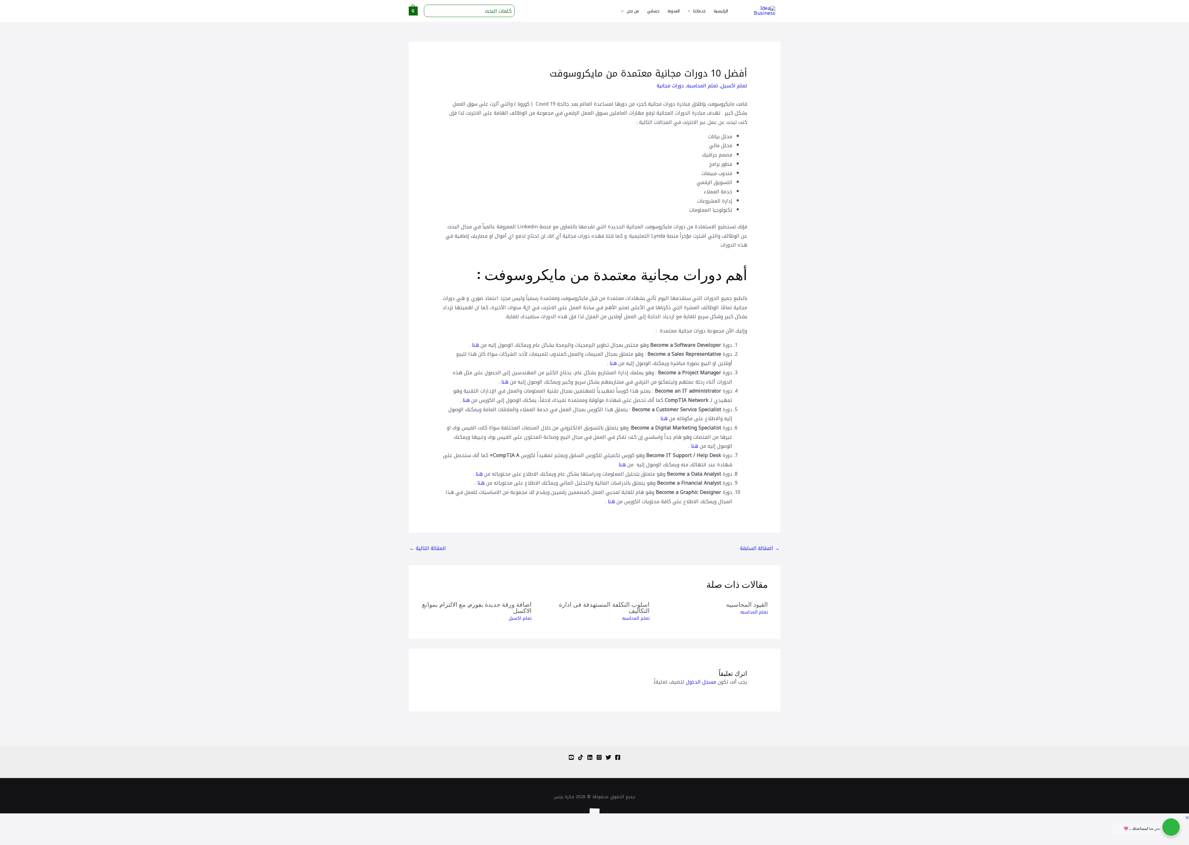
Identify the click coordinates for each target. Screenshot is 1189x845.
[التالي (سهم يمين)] (1158, 840)
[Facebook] (618, 757)
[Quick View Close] (1187, 818)
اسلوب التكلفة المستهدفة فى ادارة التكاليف (604, 607)
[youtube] (571, 757)
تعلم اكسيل (734, 85)
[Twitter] (608, 757)
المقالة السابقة (760, 548)
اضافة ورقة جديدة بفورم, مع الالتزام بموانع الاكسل (477, 607)
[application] (690, 11)
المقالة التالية (427, 548)
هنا (475, 345)
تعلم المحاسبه (702, 85)
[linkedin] (590, 757)
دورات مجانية (670, 85)
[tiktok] (580, 757)
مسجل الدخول (701, 682)
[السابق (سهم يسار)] (1179, 840)
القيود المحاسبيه (747, 604)
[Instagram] (599, 757)
